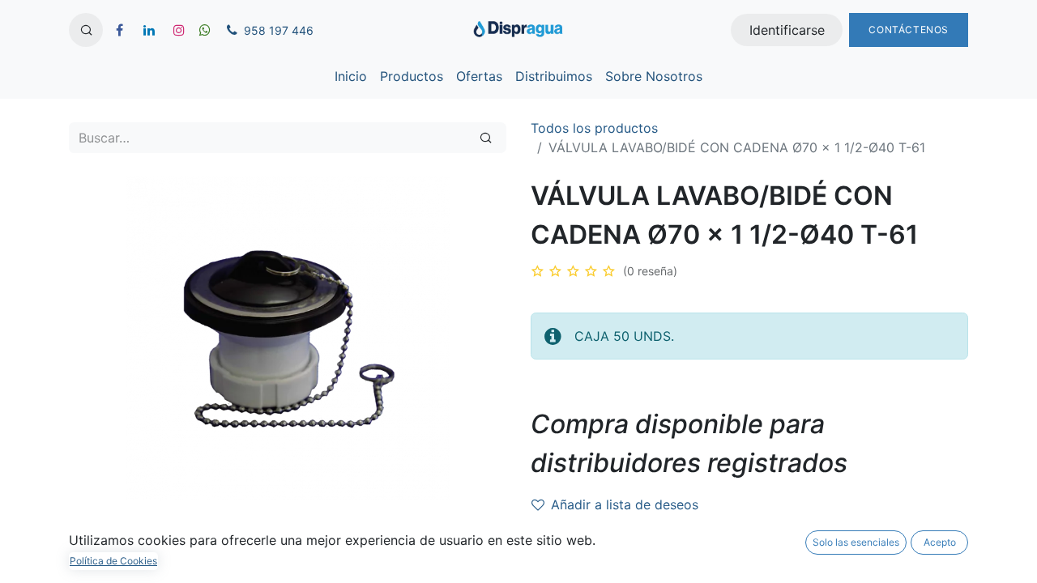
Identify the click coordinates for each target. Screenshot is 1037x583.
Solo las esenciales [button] (856, 542)
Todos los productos (594, 128)
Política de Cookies (113, 561)
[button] (86, 30)
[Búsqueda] (485, 137)
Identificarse (787, 30)
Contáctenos (908, 29)
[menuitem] (350, 76)
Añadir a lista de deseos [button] (624, 504)
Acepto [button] (940, 542)
